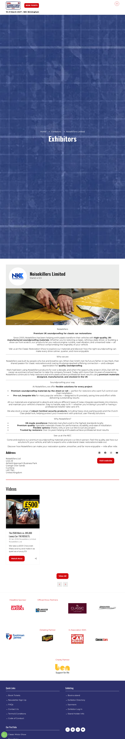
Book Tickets (14, 695)
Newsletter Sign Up (17, 700)
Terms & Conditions (17, 714)
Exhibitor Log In (75, 709)
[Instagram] (78, 729)
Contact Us (13, 709)
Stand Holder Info (76, 714)
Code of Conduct (16, 718)
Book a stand (74, 695)
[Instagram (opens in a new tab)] (111, 453)
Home (43, 131)
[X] (67, 729)
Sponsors (72, 704)
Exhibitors (56, 131)
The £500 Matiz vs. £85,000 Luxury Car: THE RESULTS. (20, 534)
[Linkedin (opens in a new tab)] (99, 453)
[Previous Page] (59, 584)
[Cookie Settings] (4, 735)
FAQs (10, 704)
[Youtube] (83, 729)
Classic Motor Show (17, 734)
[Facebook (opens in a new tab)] (105, 453)
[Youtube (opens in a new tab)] (117, 453)
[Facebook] (73, 729)
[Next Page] (65, 584)
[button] (117, 3)
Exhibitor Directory (76, 700)
